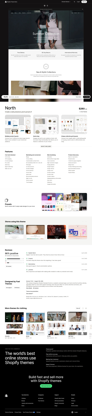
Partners (73, 400)
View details (29, 288)
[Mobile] (47, 6)
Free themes (41, 400)
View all (78, 308)
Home (23, 405)
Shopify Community (59, 403)
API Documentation (59, 400)
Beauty (23, 400)
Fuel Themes (84, 111)
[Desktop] (45, 6)
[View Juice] (56, 202)
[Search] (74, 2)
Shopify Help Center (59, 398)
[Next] (86, 222)
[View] (14, 232)
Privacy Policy (18, 412)
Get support (9, 287)
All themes (17, 287)
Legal (72, 403)
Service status (74, 405)
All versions (35, 288)
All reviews (8, 266)
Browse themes (65, 1)
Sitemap (38, 412)
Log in (78, 1)
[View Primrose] (64, 202)
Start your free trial (46, 386)
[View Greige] (72, 202)
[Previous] (83, 222)
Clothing (24, 398)
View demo (78, 97)
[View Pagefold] (49, 202)
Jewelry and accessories (27, 403)
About (72, 398)
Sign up (84, 1)
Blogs (56, 405)
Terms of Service (9, 412)
